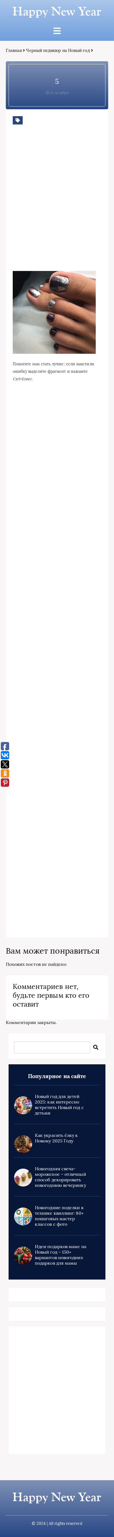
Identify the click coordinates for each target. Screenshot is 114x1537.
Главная (14, 50)
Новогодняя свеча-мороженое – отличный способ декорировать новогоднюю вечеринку (60, 1177)
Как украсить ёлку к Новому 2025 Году (56, 1138)
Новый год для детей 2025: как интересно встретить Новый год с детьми (59, 1105)
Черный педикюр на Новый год (58, 50)
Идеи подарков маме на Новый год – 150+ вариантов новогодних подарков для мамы (60, 1255)
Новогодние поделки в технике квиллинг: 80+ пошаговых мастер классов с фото (59, 1216)
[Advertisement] (57, 206)
